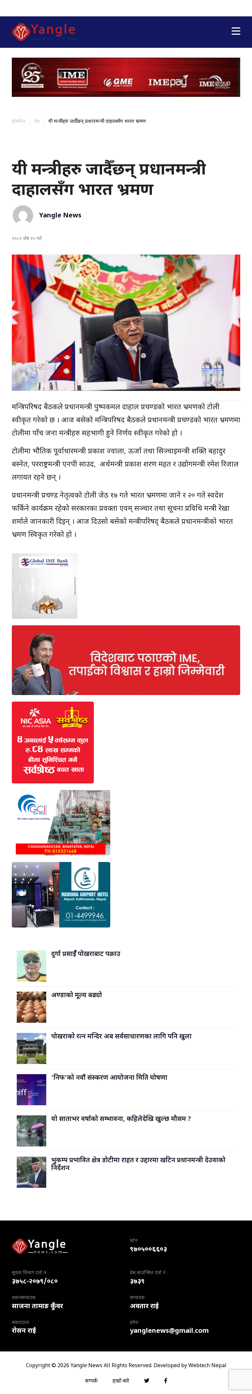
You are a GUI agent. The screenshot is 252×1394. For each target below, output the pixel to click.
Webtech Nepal (207, 1366)
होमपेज (18, 122)
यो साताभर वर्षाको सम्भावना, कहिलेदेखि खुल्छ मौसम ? (121, 1119)
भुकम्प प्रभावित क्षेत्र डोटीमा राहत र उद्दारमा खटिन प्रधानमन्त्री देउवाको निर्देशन (138, 1164)
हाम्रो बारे (121, 1381)
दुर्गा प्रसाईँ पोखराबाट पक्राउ (85, 954)
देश (37, 122)
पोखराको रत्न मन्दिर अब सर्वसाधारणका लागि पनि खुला (121, 1037)
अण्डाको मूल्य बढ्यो (76, 995)
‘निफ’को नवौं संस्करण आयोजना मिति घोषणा (109, 1078)
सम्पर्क (91, 1381)
